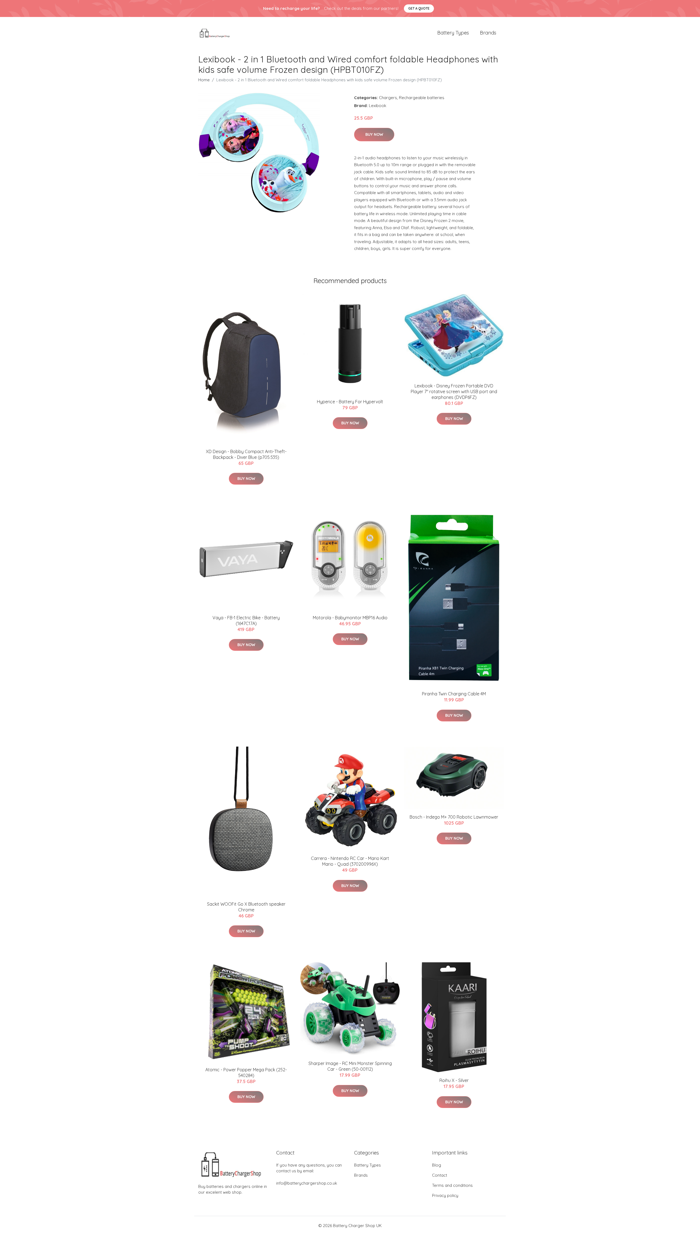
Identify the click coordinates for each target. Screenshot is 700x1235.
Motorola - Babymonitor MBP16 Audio (350, 617)
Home (204, 79)
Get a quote (419, 8)
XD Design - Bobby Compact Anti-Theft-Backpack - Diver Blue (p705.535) (246, 454)
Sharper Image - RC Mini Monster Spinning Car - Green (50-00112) (350, 1066)
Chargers (388, 97)
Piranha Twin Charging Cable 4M (454, 693)
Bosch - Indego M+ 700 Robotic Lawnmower (454, 817)
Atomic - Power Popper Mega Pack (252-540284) (246, 1072)
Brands (488, 33)
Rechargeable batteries (421, 97)
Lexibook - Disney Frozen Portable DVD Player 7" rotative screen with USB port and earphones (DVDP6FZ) (454, 391)
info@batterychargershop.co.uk (306, 1183)
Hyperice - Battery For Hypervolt (350, 401)
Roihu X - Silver (454, 1080)
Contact (439, 1175)
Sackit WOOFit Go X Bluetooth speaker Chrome (246, 906)
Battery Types (453, 33)
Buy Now (374, 134)
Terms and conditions (452, 1185)
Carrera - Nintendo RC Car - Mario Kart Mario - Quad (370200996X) (350, 861)
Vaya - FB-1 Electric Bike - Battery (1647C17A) (246, 620)
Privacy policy (445, 1195)
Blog (436, 1165)
